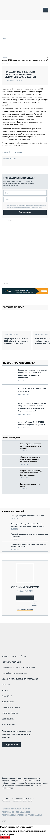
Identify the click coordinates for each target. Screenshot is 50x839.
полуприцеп (18, 152)
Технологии (8, 702)
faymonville (6, 152)
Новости (5, 57)
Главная (5, 39)
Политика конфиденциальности (16, 812)
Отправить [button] (5, 837)
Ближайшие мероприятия (14, 673)
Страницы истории (11, 707)
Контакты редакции (11, 662)
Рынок (5, 690)
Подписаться (25, 212)
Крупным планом (10, 713)
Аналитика (7, 696)
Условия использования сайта (16, 809)
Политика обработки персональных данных (22, 815)
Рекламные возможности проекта (18, 668)
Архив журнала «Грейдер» (14, 656)
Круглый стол (8, 725)
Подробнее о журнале (25, 609)
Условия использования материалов (20, 679)
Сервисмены (8, 719)
